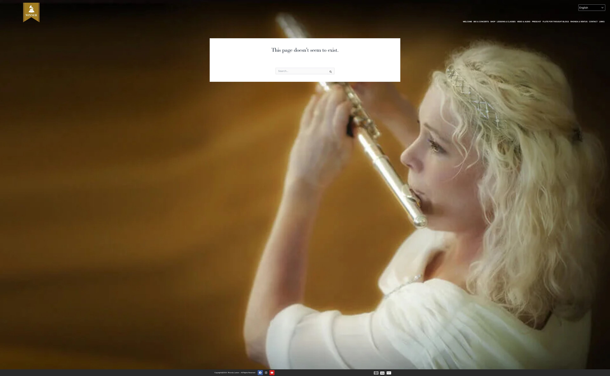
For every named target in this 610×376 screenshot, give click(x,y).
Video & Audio (523, 22)
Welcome (467, 22)
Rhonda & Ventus (578, 22)
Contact (593, 22)
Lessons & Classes (506, 22)
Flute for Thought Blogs (556, 22)
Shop (492, 22)
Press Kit (536, 22)
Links (601, 22)
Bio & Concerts (481, 22)
